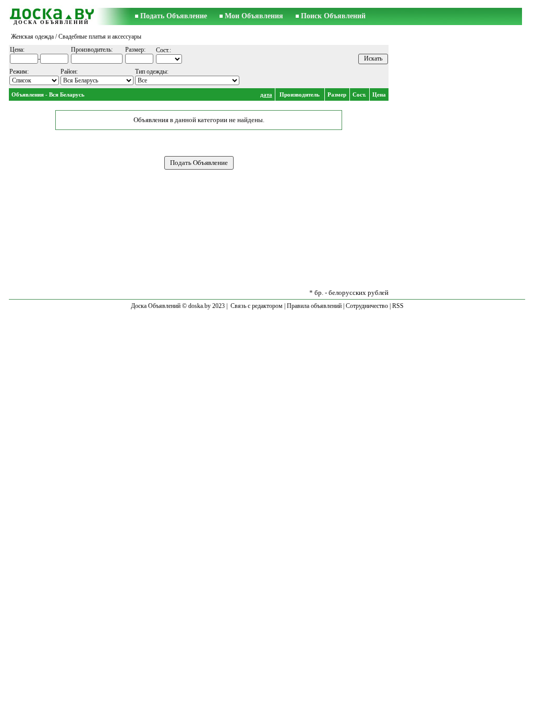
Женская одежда (32, 36)
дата (266, 94)
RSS (398, 306)
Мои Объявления (254, 16)
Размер (336, 94)
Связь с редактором (256, 306)
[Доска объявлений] (51, 12)
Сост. (359, 94)
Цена (379, 94)
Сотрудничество (367, 306)
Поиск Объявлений (333, 16)
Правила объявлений (314, 306)
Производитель (300, 94)
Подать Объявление (173, 16)
